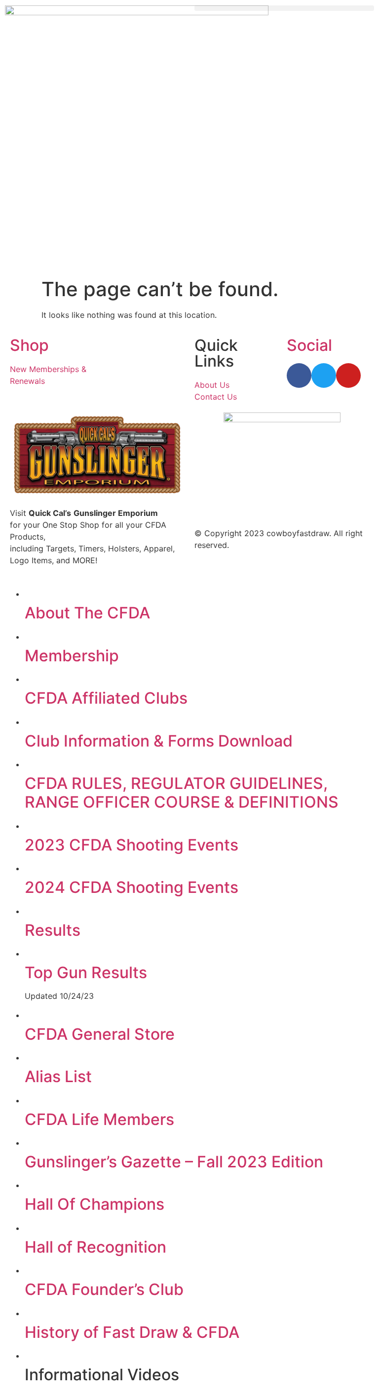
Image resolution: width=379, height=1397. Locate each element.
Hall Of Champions (94, 1204)
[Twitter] (323, 375)
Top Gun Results (86, 972)
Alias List (58, 1076)
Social (309, 345)
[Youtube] (348, 375)
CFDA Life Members (99, 1119)
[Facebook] (299, 375)
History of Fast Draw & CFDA (132, 1332)
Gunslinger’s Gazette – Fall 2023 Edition (174, 1161)
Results (52, 930)
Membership (72, 655)
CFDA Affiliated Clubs (106, 698)
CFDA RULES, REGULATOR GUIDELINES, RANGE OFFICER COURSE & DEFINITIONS (182, 793)
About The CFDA (87, 612)
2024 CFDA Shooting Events (131, 887)
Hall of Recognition (95, 1247)
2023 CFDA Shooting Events (131, 844)
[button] (284, 8)
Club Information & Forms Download (159, 740)
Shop (29, 345)
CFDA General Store (100, 1034)
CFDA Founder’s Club (104, 1289)
